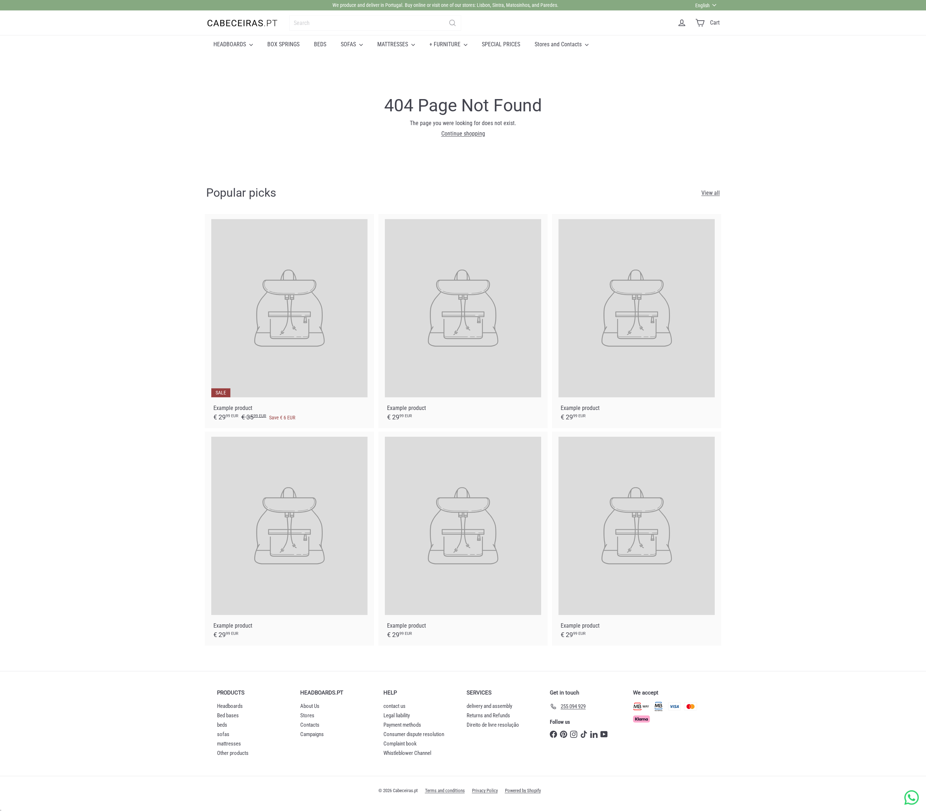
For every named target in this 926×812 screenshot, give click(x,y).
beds (222, 725)
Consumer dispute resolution (413, 734)
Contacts (309, 725)
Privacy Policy (485, 790)
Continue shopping (463, 133)
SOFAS (349, 44)
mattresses (229, 743)
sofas (223, 734)
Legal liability (396, 715)
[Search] (452, 23)
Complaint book (400, 743)
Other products (233, 753)
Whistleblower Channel (407, 753)
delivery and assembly (489, 706)
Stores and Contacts (559, 44)
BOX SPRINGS (283, 44)
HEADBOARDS (230, 44)
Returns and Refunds (488, 715)
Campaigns (312, 734)
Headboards (230, 706)
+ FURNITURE (445, 44)
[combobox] (375, 23)
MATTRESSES (393, 44)
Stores (307, 715)
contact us (394, 706)
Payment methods (402, 725)
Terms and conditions (445, 790)
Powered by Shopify (523, 790)
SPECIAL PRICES (501, 44)
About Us (309, 706)
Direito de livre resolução (493, 725)
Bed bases (228, 715)
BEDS (320, 44)
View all (710, 192)
